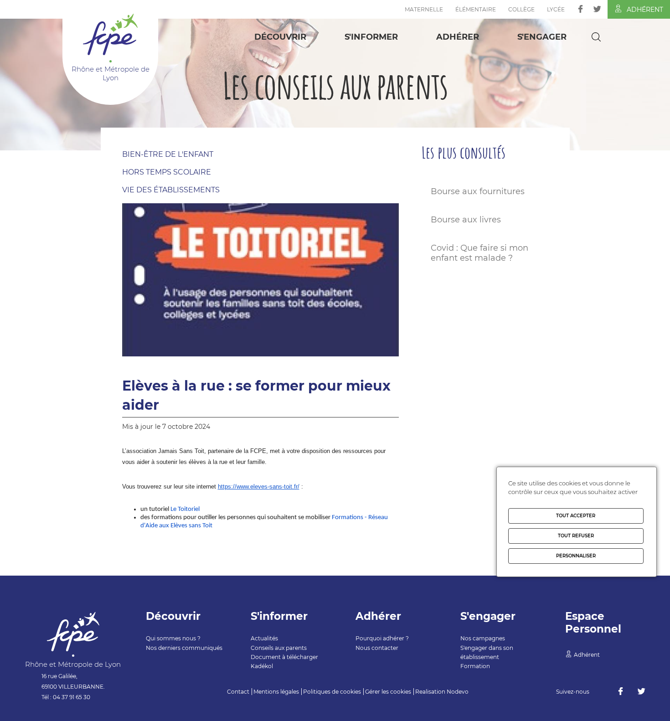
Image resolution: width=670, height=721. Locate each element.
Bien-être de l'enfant (167, 154)
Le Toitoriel (185, 509)
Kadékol (262, 666)
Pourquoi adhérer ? (382, 638)
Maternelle (424, 9)
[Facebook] (580, 9)
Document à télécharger (284, 657)
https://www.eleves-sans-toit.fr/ (258, 486)
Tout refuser (576, 536)
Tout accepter (575, 516)
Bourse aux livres (466, 220)
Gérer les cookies (388, 691)
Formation (475, 666)
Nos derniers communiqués (184, 647)
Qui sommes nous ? (173, 638)
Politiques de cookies (332, 691)
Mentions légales (276, 691)
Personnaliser (576, 556)
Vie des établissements (171, 189)
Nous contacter (377, 647)
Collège (521, 9)
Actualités (264, 638)
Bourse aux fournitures (478, 191)
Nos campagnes (482, 638)
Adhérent (645, 9)
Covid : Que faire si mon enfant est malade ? (479, 253)
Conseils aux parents (279, 647)
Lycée (556, 9)
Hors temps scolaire (166, 172)
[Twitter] (597, 9)
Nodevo (458, 691)
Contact (238, 691)
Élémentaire (475, 9)
